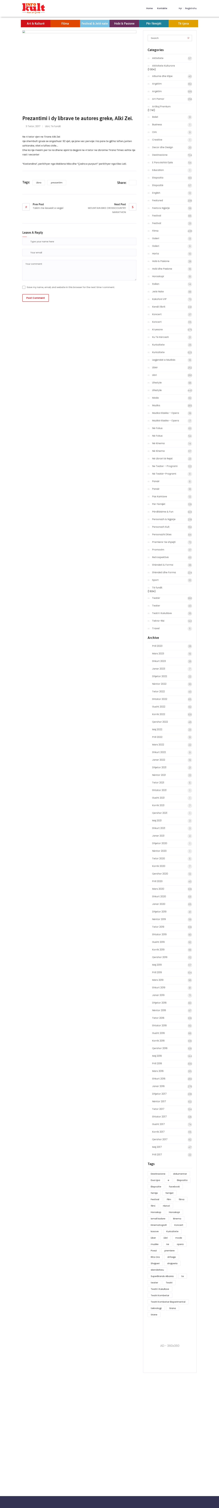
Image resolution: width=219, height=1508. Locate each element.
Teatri (169, 1282)
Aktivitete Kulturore (163, 65)
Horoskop (156, 1212)
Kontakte (162, 8)
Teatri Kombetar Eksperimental (168, 1301)
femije (154, 1193)
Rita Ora (155, 1257)
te (182, 1276)
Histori (166, 1205)
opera (180, 1244)
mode (178, 1237)
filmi (153, 1205)
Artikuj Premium (161, 106)
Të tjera (183, 23)
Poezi (154, 1250)
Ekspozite (156, 1186)
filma (181, 1199)
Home (149, 8)
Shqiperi (155, 1263)
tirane (154, 1314)
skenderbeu (157, 1269)
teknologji (156, 1308)
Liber (153, 1237)
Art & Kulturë (36, 23)
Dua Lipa (155, 1180)
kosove (155, 1231)
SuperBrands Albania (162, 1276)
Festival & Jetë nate (94, 23)
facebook (174, 1186)
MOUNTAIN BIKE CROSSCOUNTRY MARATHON (107, 210)
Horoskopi (174, 1212)
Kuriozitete (172, 1231)
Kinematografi (159, 1225)
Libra (38, 182)
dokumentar (180, 1173)
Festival (155, 1199)
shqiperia (172, 1263)
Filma (65, 23)
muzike (155, 1244)
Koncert (178, 1225)
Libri (47, 126)
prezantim (56, 182)
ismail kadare (158, 1218)
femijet (170, 1193)
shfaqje (171, 1257)
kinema (177, 1218)
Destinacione (158, 1173)
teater (154, 1282)
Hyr (180, 8)
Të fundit (56, 126)
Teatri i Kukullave (160, 1289)
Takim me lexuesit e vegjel (48, 208)
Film (169, 1199)
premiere (169, 1250)
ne (167, 1244)
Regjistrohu (191, 8)
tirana (172, 1308)
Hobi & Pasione (124, 23)
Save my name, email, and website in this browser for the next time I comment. (71, 287)
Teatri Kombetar (160, 1295)
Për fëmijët (153, 23)
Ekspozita (182, 1180)
